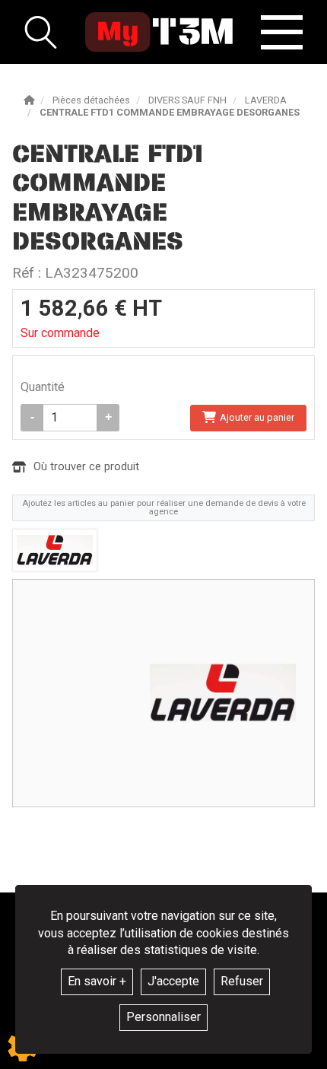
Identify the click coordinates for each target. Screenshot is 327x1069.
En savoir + (97, 981)
